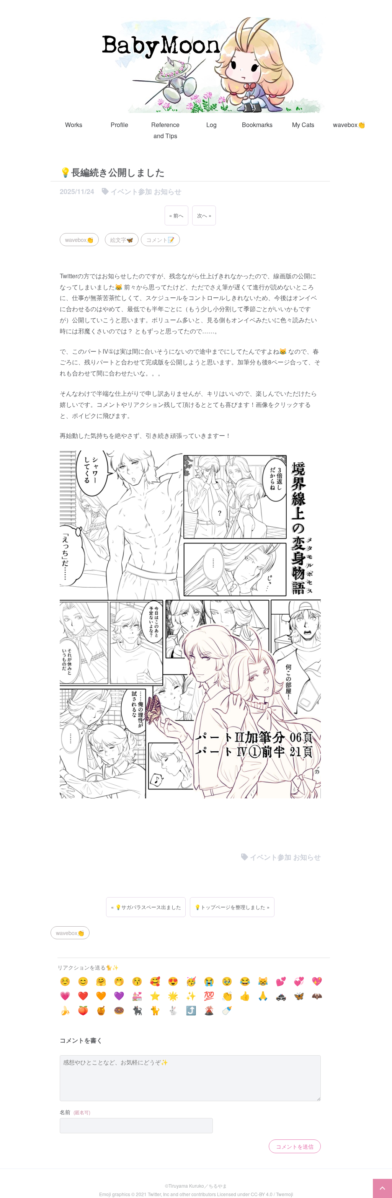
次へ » (204, 215)
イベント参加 (131, 191)
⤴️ (191, 1010)
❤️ (83, 995)
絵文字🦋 (121, 239)
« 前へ (176, 215)
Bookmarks (257, 124)
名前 (75, 1112)
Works (73, 124)
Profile (119, 124)
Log (211, 124)
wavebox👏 (349, 124)
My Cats (303, 124)
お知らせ (167, 191)
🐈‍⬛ (137, 1010)
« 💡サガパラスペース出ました (146, 907)
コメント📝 (160, 239)
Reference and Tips (165, 130)
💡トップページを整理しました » (232, 907)
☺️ (65, 980)
